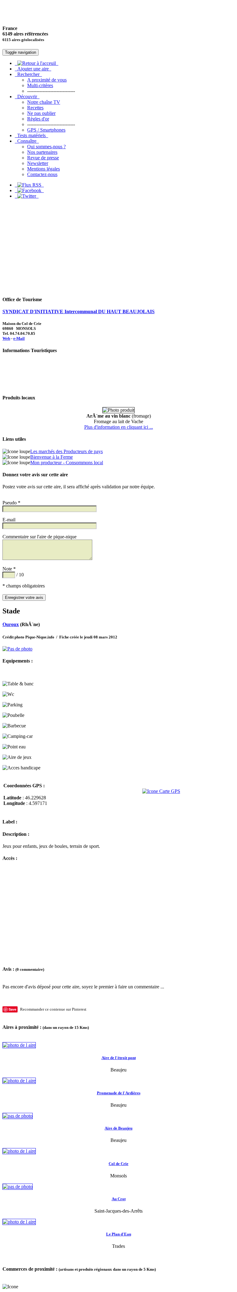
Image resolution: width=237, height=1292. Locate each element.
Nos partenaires (42, 152)
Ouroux (10, 624)
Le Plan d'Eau (118, 1234)
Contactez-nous (42, 174)
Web (6, 338)
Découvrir (27, 96)
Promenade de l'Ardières (118, 1093)
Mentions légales (43, 168)
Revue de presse (43, 157)
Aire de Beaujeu (118, 1128)
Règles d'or (38, 118)
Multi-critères (40, 85)
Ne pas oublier (41, 113)
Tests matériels (31, 135)
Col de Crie (118, 1163)
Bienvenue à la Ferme (51, 457)
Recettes (35, 107)
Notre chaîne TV (43, 102)
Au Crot (119, 1199)
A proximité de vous (47, 79)
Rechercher (28, 74)
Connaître (27, 141)
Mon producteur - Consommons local (66, 462)
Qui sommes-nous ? (46, 146)
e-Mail (19, 338)
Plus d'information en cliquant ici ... (118, 427)
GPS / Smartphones (46, 130)
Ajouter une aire (33, 68)
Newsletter (37, 163)
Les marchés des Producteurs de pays (66, 451)
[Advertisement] (118, 247)
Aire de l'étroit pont (119, 1057)
